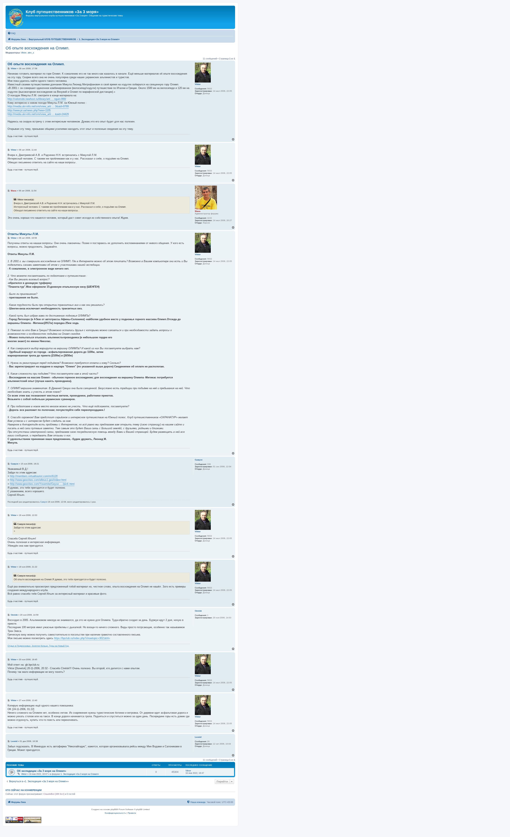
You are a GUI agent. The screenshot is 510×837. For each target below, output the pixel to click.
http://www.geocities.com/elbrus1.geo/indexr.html (38, 479)
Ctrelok (198, 611)
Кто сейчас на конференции (24, 790)
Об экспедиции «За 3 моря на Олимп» (41, 770)
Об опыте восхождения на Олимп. (38, 48)
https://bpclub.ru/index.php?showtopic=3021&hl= (82, 638)
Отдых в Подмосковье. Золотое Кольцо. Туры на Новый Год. (38, 646)
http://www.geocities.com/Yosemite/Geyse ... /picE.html (42, 483)
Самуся (198, 460)
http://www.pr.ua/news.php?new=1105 (29, 110)
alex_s (31, 52)
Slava (197, 211)
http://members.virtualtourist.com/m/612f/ (34, 476)
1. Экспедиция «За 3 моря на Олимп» (80, 774)
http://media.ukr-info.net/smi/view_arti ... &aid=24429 (38, 114)
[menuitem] (12, 33)
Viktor (23, 52)
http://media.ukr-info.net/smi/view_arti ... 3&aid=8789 (38, 106)
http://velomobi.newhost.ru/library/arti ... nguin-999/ (37, 98)
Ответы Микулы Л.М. (23, 234)
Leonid (198, 737)
